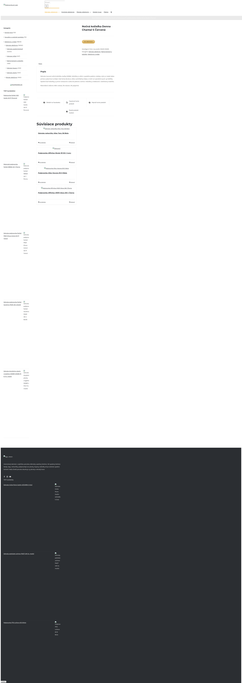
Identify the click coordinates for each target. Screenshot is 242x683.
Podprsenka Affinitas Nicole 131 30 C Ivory (54, 153)
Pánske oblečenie (11, 77)
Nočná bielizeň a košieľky (15, 61)
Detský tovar (9, 32)
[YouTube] (10, 476)
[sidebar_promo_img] (16, 85)
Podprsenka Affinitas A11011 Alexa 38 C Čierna (56, 193)
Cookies (3, 681)
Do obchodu (88, 41)
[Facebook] (4, 476)
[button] (111, 12)
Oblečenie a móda (93, 54)
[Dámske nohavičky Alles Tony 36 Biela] (56, 128)
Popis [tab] (40, 64)
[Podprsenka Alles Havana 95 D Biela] (56, 168)
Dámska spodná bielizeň (15, 49)
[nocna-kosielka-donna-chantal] (58, 26)
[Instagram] (7, 476)
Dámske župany (12, 68)
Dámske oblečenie (95, 52)
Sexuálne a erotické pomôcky (14, 37)
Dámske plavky (12, 73)
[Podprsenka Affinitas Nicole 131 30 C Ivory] (56, 148)
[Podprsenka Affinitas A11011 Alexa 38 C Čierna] (56, 188)
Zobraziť (72, 142)
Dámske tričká (11, 56)
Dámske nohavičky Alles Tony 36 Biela (53, 133)
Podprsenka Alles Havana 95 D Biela (52, 173)
